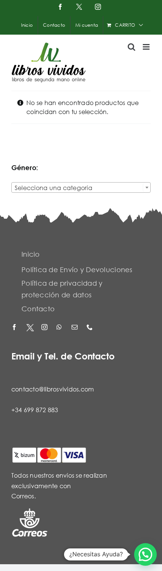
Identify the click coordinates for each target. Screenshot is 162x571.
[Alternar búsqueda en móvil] (131, 47)
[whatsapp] (60, 327)
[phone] (90, 327)
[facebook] (15, 327)
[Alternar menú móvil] (147, 47)
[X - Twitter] (30, 327)
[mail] (75, 327)
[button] (145, 554)
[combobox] (81, 187)
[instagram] (45, 327)
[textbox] (81, 188)
